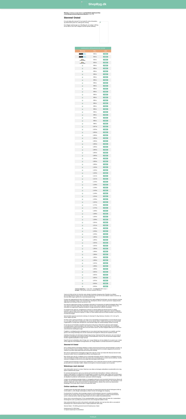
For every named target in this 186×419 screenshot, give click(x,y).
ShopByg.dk (97, 4)
